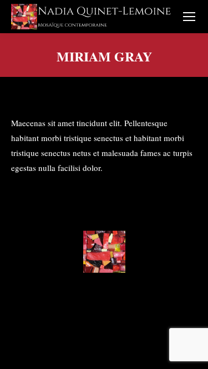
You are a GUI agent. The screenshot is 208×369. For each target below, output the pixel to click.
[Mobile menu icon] (189, 16)
